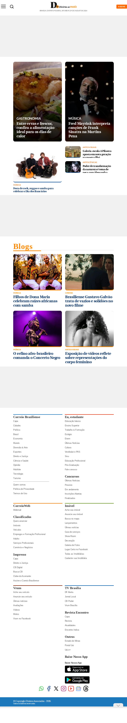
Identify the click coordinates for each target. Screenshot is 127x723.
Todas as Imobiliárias (74, 554)
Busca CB (18, 571)
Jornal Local (70, 596)
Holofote (17, 469)
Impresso (19, 554)
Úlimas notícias (72, 527)
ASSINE (121, 6)
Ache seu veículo (21, 592)
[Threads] (86, 691)
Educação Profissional (75, 460)
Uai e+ (68, 650)
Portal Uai (69, 645)
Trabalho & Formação (75, 430)
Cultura (68, 447)
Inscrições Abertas (73, 494)
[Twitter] (56, 691)
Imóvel (69, 506)
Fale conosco (71, 469)
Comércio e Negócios (23, 547)
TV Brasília (73, 588)
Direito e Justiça (20, 456)
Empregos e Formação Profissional (29, 534)
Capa (15, 421)
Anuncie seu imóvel (74, 514)
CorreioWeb (21, 506)
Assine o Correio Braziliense (26, 580)
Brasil (15, 434)
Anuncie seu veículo (22, 596)
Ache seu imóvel (72, 510)
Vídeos (16, 610)
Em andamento (72, 489)
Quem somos (19, 484)
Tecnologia (18, 474)
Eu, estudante (74, 417)
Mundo (16, 443)
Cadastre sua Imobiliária (76, 558)
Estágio (68, 434)
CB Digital (17, 567)
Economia (17, 438)
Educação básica (73, 421)
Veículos (17, 530)
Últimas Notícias (72, 443)
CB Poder (69, 601)
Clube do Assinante (22, 576)
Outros (70, 636)
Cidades (17, 425)
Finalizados (70, 498)
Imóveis (17, 525)
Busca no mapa (72, 518)
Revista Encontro (77, 612)
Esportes (17, 452)
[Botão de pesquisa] (12, 6)
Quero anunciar (20, 521)
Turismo (17, 478)
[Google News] (78, 691)
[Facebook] (49, 691)
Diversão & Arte (20, 447)
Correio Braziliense (26, 417)
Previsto (68, 485)
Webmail (17, 510)
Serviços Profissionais (23, 543)
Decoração (70, 540)
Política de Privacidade (23, 489)
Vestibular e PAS (72, 452)
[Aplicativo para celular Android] (77, 683)
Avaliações (18, 605)
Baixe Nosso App (76, 656)
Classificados (22, 517)
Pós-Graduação (72, 465)
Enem (67, 438)
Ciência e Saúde (20, 460)
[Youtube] (71, 691)
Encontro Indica (72, 630)
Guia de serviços (72, 532)
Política (16, 430)
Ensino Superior (72, 425)
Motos (16, 614)
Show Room (70, 536)
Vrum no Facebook (22, 618)
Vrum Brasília (71, 605)
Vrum (17, 588)
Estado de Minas (72, 641)
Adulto (16, 538)
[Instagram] (63, 691)
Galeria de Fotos (72, 545)
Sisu (67, 456)
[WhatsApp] (41, 691)
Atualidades (70, 625)
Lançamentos (71, 523)
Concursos (72, 476)
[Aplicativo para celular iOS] (77, 672)
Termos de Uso (20, 493)
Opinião (16, 465)
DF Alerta (69, 592)
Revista (68, 621)
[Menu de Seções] (3, 6)
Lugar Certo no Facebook (76, 549)
